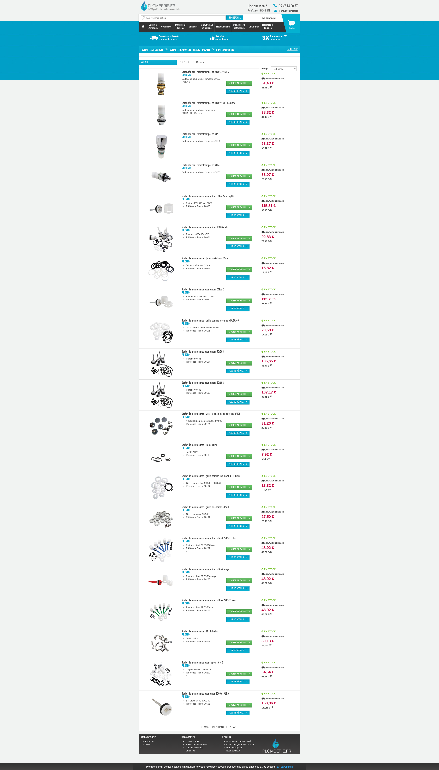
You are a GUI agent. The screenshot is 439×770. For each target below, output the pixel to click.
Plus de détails (237, 91)
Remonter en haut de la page (219, 727)
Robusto (199, 62)
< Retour (292, 49)
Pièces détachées (225, 49)
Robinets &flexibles (267, 26)
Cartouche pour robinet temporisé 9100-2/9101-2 (205, 72)
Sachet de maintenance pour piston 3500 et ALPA (205, 693)
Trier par (266, 69)
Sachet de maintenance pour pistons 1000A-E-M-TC (206, 227)
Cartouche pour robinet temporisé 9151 (201, 134)
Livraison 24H (192, 741)
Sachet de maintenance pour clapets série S (202, 662)
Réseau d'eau (223, 27)
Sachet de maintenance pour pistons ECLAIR (203, 289)
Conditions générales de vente (240, 744)
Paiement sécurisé (194, 747)
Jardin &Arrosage (153, 26)
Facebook (150, 741)
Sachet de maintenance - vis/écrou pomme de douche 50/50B (211, 413)
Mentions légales (234, 747)
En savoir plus (285, 766)
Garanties (190, 751)
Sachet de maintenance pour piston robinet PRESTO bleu (209, 538)
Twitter (148, 744)
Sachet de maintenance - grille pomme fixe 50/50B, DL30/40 (211, 476)
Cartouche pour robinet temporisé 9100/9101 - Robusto (208, 103)
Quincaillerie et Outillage (239, 26)
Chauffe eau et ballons (207, 26)
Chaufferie (166, 27)
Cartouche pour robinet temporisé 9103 (201, 165)
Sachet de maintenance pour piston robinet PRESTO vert (209, 600)
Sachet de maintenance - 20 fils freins (200, 631)
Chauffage (254, 27)
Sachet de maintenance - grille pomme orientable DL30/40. (210, 320)
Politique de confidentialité (238, 741)
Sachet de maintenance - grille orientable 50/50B (205, 507)
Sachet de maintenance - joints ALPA (199, 445)
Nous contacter (233, 751)
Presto (186, 62)
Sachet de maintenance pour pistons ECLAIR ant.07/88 (208, 196)
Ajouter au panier (239, 83)
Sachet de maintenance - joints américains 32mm (205, 258)
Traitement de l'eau (180, 26)
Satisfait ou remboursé (196, 744)
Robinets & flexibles (152, 49)
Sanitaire (193, 27)
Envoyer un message (288, 10)
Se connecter (269, 18)
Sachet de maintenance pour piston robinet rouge (205, 569)
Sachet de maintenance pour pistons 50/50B (203, 351)
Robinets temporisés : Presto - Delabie (189, 49)
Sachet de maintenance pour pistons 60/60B (203, 382)
